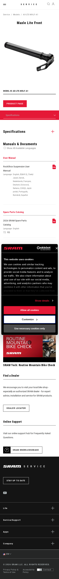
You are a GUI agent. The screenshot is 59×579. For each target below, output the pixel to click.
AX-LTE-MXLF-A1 (30, 15)
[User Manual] (54, 168)
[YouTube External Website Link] (5, 493)
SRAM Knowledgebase (26, 450)
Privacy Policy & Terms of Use (10, 571)
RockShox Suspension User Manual (18, 180)
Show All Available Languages (21, 148)
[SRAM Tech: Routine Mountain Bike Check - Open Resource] (29, 342)
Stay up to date (16, 481)
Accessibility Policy (29, 571)
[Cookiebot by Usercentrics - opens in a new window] (38, 248)
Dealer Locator (16, 408)
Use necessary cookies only (29, 328)
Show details (42, 300)
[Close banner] (57, 248)
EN (7, 554)
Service (29, 4)
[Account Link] (53, 4)
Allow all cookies (29, 310)
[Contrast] (39, 570)
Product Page (15, 104)
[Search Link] (48, 4)
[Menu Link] (4, 4)
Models (16, 15)
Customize (28, 319)
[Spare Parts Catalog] (54, 222)
